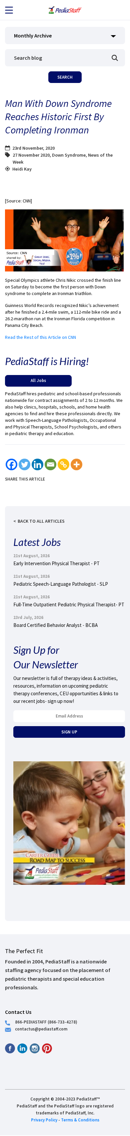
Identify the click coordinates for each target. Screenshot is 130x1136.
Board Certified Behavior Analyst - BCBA (55, 625)
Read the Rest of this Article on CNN (40, 337)
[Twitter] (24, 464)
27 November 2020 (31, 155)
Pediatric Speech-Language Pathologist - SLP (60, 584)
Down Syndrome (69, 155)
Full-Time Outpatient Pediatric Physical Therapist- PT (68, 604)
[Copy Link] (63, 464)
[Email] (50, 464)
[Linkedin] (37, 464)
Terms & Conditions (80, 1119)
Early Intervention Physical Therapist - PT (56, 563)
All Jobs (38, 380)
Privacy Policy (44, 1119)
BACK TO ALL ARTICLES (41, 521)
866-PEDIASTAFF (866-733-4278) (46, 1021)
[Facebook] (11, 464)
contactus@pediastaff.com (41, 1028)
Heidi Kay (22, 169)
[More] (76, 464)
